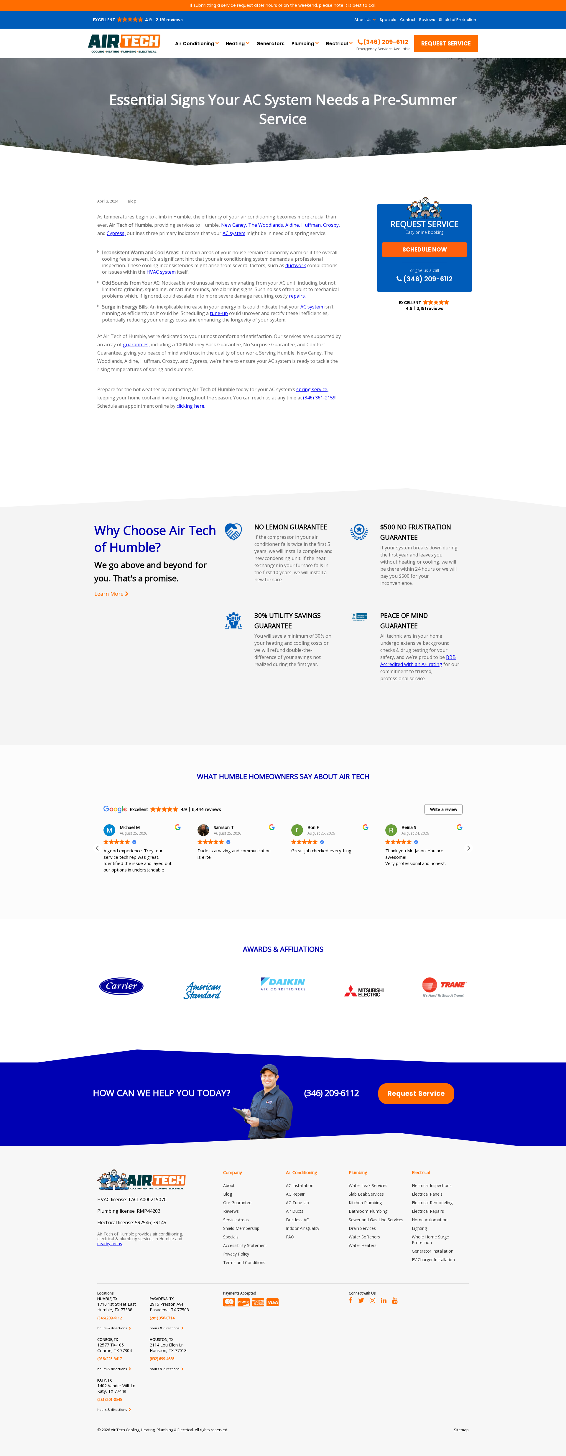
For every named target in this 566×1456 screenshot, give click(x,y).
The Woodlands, (266, 225)
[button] (138, 20)
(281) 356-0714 (162, 1317)
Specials (388, 19)
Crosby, (331, 225)
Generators (270, 43)
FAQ (290, 1237)
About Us (362, 19)
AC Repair (295, 1194)
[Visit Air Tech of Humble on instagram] (372, 1300)
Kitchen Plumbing (365, 1202)
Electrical (337, 43)
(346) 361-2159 (319, 397)
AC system (234, 233)
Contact (407, 19)
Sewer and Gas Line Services (376, 1219)
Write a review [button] (443, 809)
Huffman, (311, 225)
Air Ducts (294, 1211)
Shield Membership (241, 1228)
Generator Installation (432, 1251)
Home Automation (429, 1219)
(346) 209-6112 (427, 279)
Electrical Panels (427, 1194)
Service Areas (236, 1219)
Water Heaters (362, 1245)
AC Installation (299, 1185)
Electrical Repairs (428, 1211)
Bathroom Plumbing (368, 1211)
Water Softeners (364, 1237)
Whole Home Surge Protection (430, 1239)
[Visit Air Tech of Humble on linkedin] (383, 1300)
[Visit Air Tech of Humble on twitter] (361, 1300)
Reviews (427, 19)
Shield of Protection (457, 19)
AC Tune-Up (297, 1202)
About (229, 1185)
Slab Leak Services (366, 1194)
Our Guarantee (237, 1202)
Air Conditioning (194, 43)
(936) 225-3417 (109, 1358)
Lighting (419, 1228)
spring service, (312, 389)
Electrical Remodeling (432, 1202)
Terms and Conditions (244, 1262)
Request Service (446, 44)
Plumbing (303, 43)
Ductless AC (297, 1219)
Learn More (109, 594)
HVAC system (161, 272)
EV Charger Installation (433, 1259)
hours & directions (112, 1328)
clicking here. (191, 406)
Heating (235, 43)
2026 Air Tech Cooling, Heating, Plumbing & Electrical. (148, 1429)
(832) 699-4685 (162, 1358)
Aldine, (292, 225)
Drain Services (362, 1228)
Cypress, (116, 233)
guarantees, (136, 344)
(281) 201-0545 (109, 1399)
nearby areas (109, 1243)
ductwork (295, 265)
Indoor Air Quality (302, 1228)
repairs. (297, 296)
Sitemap (461, 1429)
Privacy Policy (236, 1254)
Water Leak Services (368, 1185)
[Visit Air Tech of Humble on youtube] (395, 1300)
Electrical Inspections (432, 1185)
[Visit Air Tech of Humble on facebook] (351, 1300)
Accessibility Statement (245, 1245)
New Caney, (234, 225)
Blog (132, 201)
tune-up (219, 313)
